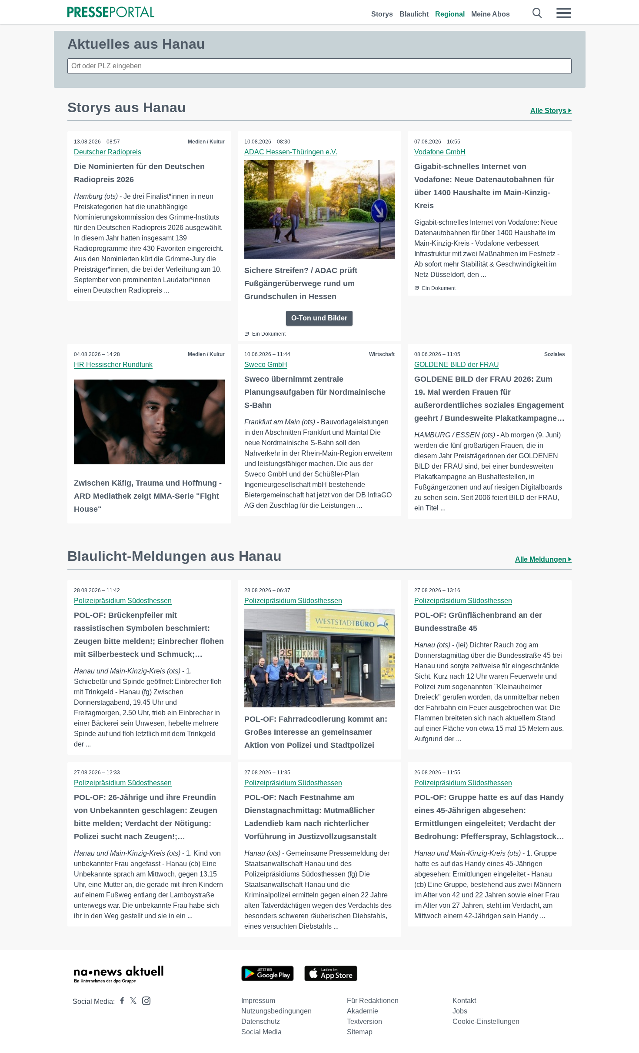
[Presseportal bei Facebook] (119, 1001)
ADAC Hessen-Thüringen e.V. (290, 152)
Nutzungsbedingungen (276, 1011)
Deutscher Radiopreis (107, 152)
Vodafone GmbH (440, 152)
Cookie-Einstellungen (486, 1021)
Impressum (258, 1000)
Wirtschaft (382, 354)
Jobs (460, 1011)
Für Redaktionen (373, 1000)
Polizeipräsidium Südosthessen (123, 600)
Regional (450, 14)
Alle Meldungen (541, 559)
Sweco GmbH (265, 364)
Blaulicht (414, 14)
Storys (382, 14)
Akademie (362, 1011)
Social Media (261, 1032)
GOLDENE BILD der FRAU (456, 364)
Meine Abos (490, 14)
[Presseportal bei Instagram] (143, 1000)
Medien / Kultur (206, 142)
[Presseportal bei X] (130, 1001)
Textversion (364, 1021)
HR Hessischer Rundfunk (113, 364)
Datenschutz (260, 1021)
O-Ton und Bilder (319, 318)
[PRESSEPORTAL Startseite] (110, 12)
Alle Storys (549, 110)
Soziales (554, 354)
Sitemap (360, 1032)
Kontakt (464, 1000)
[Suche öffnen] (537, 13)
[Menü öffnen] (564, 13)
